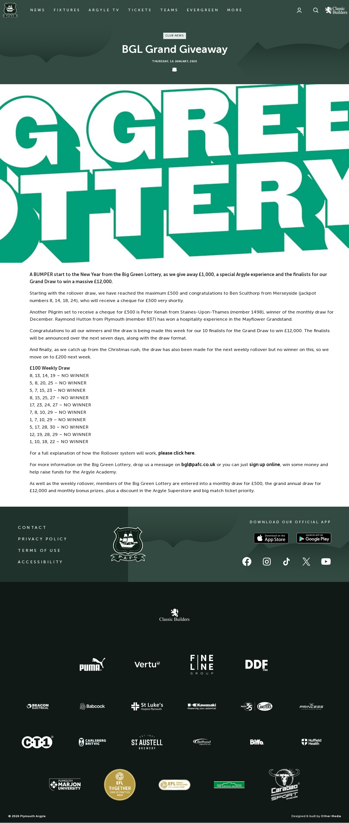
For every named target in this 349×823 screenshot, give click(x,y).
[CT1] (37, 742)
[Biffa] (256, 742)
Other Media (331, 816)
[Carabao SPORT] (284, 785)
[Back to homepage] (10, 10)
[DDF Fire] (256, 665)
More (235, 10)
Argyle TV (104, 10)
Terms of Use (39, 550)
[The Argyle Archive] (229, 785)
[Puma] (92, 665)
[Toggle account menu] (299, 10)
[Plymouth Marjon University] (65, 784)
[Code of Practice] (120, 785)
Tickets (140, 10)
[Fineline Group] (202, 664)
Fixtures (67, 10)
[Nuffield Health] (311, 742)
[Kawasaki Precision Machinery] (202, 706)
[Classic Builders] (174, 615)
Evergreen (203, 10)
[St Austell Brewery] (147, 742)
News (37, 10)
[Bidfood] (202, 742)
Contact (32, 527)
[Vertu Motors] (147, 664)
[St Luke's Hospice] (147, 706)
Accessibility (40, 561)
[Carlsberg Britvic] (92, 742)
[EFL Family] (174, 785)
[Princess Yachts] (311, 706)
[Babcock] (92, 706)
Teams (169, 10)
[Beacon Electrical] (37, 706)
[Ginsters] (256, 706)
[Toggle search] (315, 10)
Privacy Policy (42, 539)
